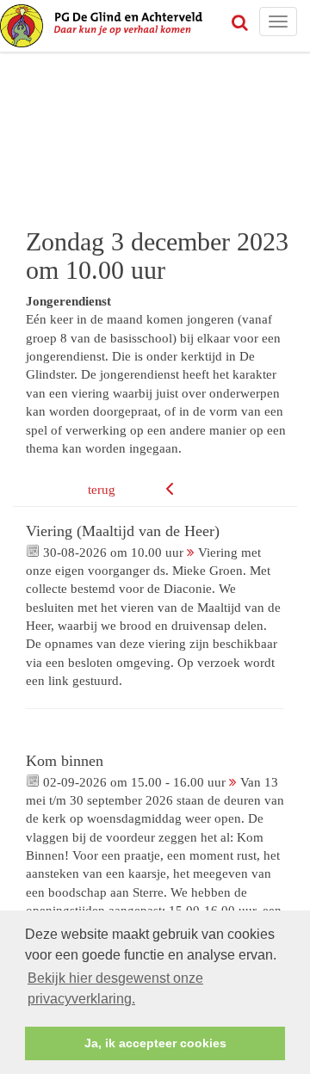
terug (101, 490)
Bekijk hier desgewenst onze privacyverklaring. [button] (115, 988)
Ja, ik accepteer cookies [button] (155, 1043)
